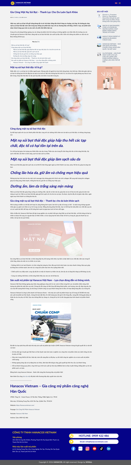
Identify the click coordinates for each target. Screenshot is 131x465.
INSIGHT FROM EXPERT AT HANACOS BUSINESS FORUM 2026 (111, 38)
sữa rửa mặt (26, 376)
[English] (116, 3)
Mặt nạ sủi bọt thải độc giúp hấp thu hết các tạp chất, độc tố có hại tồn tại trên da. (37, 49)
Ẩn (38, 41)
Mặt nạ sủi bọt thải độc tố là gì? (20, 45)
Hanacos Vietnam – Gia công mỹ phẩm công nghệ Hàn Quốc (30, 62)
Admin (25, 17)
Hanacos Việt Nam (22, 413)
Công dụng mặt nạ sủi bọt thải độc (21, 47)
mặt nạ (19, 71)
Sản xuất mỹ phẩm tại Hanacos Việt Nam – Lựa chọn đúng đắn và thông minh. (33, 60)
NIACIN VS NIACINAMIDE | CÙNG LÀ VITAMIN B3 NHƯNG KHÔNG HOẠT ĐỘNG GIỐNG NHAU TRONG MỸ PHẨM (111, 29)
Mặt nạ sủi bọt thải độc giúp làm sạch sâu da (26, 51)
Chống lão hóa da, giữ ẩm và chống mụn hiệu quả (27, 54)
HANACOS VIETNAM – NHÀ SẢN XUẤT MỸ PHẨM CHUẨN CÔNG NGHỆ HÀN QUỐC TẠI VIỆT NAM (111, 46)
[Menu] (120, 3)
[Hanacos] (20, 3)
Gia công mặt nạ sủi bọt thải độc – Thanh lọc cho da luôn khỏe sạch (31, 58)
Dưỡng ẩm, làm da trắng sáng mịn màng (24, 56)
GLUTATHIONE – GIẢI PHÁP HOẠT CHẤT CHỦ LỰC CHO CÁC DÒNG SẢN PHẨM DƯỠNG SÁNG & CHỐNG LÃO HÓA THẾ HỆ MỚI (111, 58)
